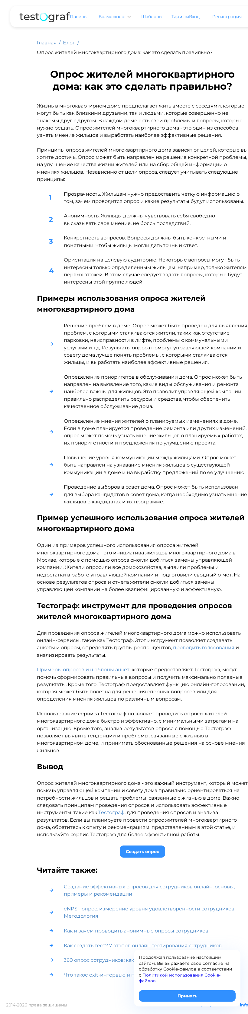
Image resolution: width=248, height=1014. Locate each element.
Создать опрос (142, 851)
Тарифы (180, 16)
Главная (47, 43)
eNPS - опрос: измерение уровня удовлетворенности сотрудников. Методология (149, 912)
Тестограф (111, 812)
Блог (69, 43)
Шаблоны (151, 16)
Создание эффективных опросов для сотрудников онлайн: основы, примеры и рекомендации (149, 890)
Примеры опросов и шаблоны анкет (83, 669)
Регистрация (227, 16)
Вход (194, 16)
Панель (78, 16)
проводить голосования (203, 647)
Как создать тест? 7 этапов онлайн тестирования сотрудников (143, 945)
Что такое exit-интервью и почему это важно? (122, 975)
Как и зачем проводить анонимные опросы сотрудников (136, 931)
